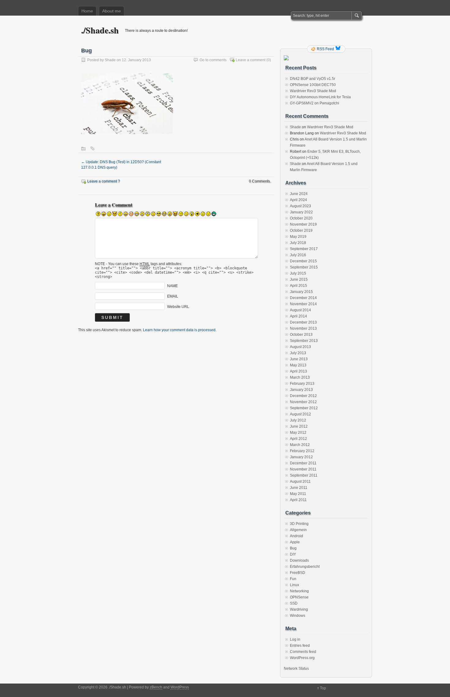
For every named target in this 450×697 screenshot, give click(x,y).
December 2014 (303, 298)
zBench (156, 687)
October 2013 (301, 334)
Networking (299, 591)
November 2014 (303, 304)
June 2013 (299, 359)
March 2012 (300, 445)
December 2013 (303, 322)
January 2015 (301, 292)
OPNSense (299, 597)
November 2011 (303, 469)
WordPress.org (302, 658)
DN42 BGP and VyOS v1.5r (312, 79)
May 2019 (298, 236)
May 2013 (298, 365)
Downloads (299, 560)
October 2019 (301, 230)
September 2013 (304, 341)
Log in (295, 639)
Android (296, 536)
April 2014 (298, 316)
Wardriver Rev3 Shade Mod (313, 91)
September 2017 (304, 249)
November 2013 (303, 328)
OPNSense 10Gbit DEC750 (313, 85)
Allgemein (298, 530)
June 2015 (299, 279)
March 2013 (300, 377)
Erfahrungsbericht (305, 566)
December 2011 (303, 463)
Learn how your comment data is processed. (179, 330)
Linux (294, 585)
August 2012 (300, 414)
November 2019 (303, 224)
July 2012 (298, 420)
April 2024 (298, 200)
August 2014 (300, 310)
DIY (293, 554)
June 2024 (299, 194)
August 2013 (300, 347)
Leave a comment (250, 60)
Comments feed (303, 652)
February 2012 (302, 451)
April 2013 (298, 371)
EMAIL (172, 296)
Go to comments (213, 60)
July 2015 (298, 273)
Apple (295, 542)
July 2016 (298, 255)
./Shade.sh (100, 30)
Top (323, 688)
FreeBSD (297, 573)
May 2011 (298, 494)
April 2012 (298, 439)
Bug (293, 548)
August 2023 (300, 206)
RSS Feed (325, 49)
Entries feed (300, 645)
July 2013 (298, 353)
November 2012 (303, 402)
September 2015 (304, 267)
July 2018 (298, 243)
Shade (110, 60)
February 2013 (302, 383)
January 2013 (301, 390)
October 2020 (301, 218)
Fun (293, 579)
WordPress (180, 687)
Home (87, 11)
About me (111, 11)
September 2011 (303, 475)
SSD (294, 603)
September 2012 (304, 408)
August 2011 (300, 481)
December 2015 (303, 261)
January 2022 (301, 212)
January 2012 (301, 457)
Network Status (296, 668)
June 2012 (299, 426)
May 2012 (298, 432)
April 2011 (298, 500)
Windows (297, 615)
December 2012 (303, 396)
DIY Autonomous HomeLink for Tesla (320, 97)
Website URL (178, 307)
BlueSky (339, 49)
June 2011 (298, 487)
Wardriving (299, 609)
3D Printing (299, 524)
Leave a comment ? (103, 181)
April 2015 (298, 285)
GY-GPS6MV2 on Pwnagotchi (314, 103)
